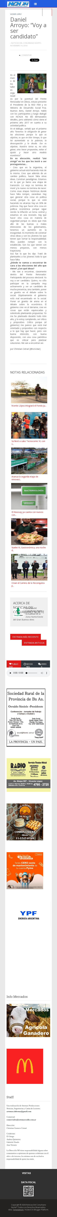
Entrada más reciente (25, 636)
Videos (43, 665)
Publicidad (13, 665)
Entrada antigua (34, 642)
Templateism (18, 1209)
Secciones (29, 665)
